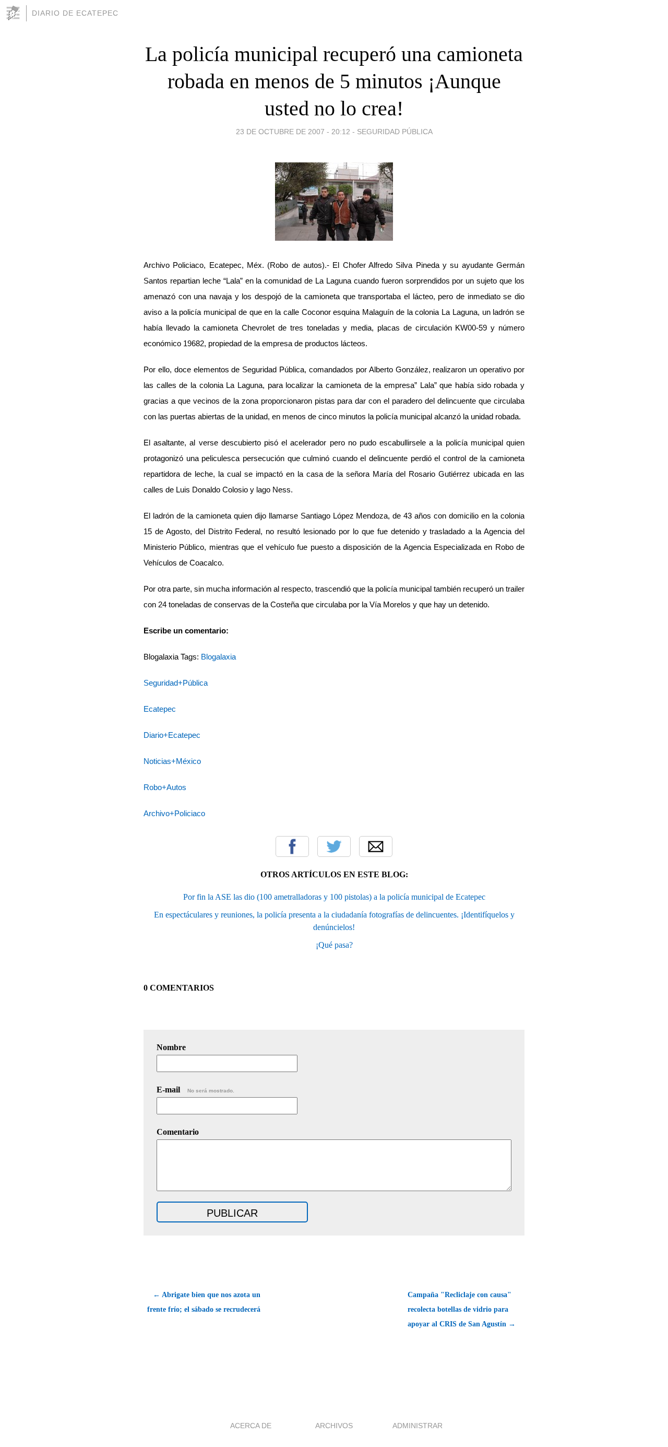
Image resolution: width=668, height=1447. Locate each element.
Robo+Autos (165, 787)
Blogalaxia (218, 657)
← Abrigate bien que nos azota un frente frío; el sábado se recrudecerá (203, 1302)
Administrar (417, 1425)
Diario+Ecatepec (172, 735)
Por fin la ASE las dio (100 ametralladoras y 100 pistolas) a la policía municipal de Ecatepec (334, 896)
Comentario (178, 1131)
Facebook (292, 846)
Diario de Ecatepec (75, 13)
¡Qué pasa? (334, 944)
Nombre (171, 1047)
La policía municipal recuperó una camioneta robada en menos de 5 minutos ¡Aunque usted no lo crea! (334, 81)
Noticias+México (172, 761)
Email (375, 846)
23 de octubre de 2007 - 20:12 (293, 131)
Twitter (334, 846)
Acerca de (250, 1425)
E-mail (195, 1089)
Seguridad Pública (395, 131)
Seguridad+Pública (176, 683)
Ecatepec (160, 709)
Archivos (334, 1425)
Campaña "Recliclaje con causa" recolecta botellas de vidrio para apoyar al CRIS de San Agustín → (462, 1309)
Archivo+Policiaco (174, 813)
